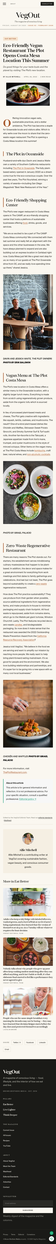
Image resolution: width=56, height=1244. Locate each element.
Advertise (7, 1181)
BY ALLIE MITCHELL (12, 77)
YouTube (6, 1145)
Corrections (31, 1234)
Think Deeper (10, 1114)
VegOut (28, 14)
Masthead (7, 820)
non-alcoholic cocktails (38, 454)
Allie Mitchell (28, 850)
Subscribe (28, 1210)
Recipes (6, 1140)
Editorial (21, 1234)
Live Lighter (9, 1109)
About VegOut (9, 1160)
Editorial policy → (27, 799)
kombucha (39, 450)
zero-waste (41, 583)
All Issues (7, 1135)
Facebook (30, 1042)
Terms (13, 1234)
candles (18, 624)
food (25, 223)
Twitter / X (17, 1042)
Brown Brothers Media (12, 1239)
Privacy (5, 1234)
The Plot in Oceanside (24, 168)
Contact (6, 1187)
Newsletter (47, 4)
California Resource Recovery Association (24, 638)
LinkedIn (42, 1042)
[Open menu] (4, 3)
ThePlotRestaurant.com (15, 772)
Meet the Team (9, 1166)
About (13, 4)
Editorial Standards (10, 1176)
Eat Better (8, 1104)
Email (7, 1049)
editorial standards (45, 817)
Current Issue (8, 1130)
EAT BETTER (10, 39)
